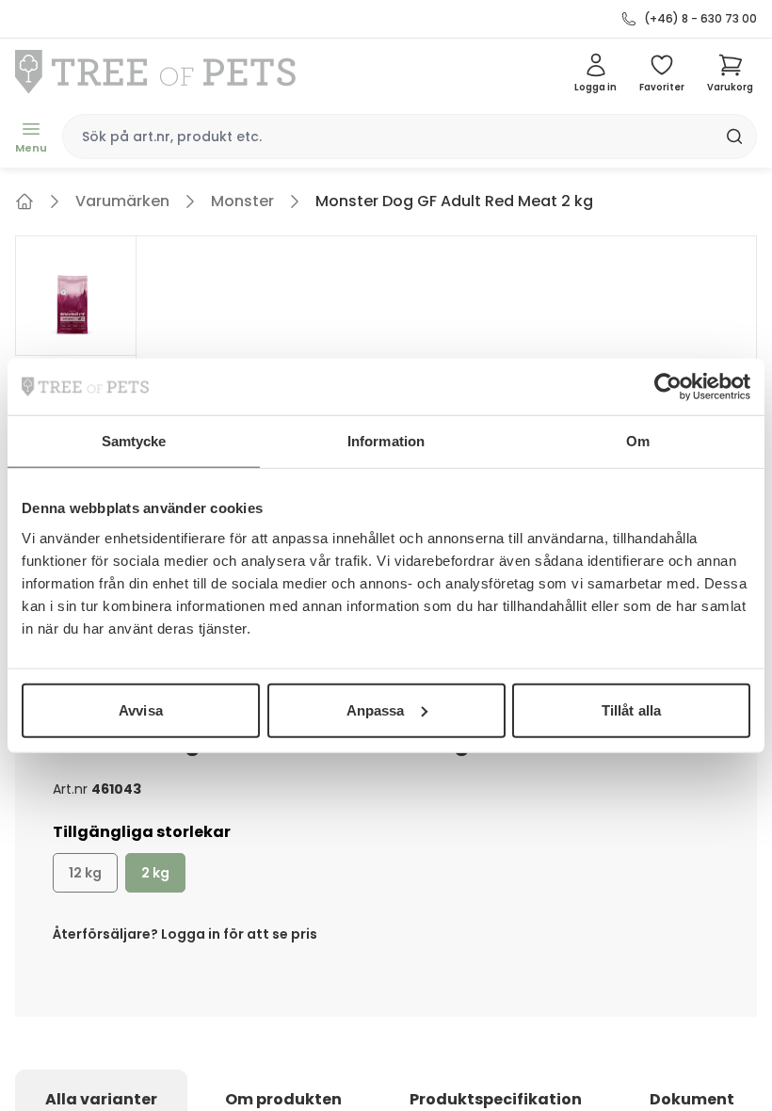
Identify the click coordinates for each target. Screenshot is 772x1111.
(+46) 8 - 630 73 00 (700, 18)
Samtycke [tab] (134, 441)
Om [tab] (638, 441)
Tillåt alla (631, 709)
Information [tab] (386, 441)
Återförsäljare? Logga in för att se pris (185, 934)
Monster (242, 201)
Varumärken (122, 201)
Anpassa (375, 709)
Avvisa (141, 709)
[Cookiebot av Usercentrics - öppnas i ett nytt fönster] (668, 387)
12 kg (85, 872)
